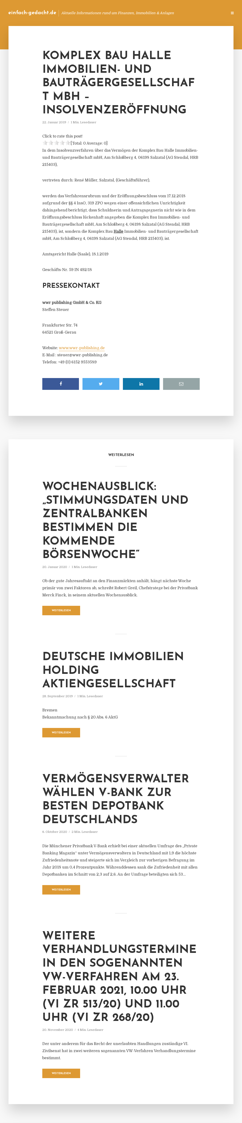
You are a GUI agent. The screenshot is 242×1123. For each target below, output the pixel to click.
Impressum (188, 13)
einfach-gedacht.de (32, 12)
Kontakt (166, 13)
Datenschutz (213, 13)
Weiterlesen (61, 610)
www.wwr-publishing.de (82, 348)
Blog (148, 13)
